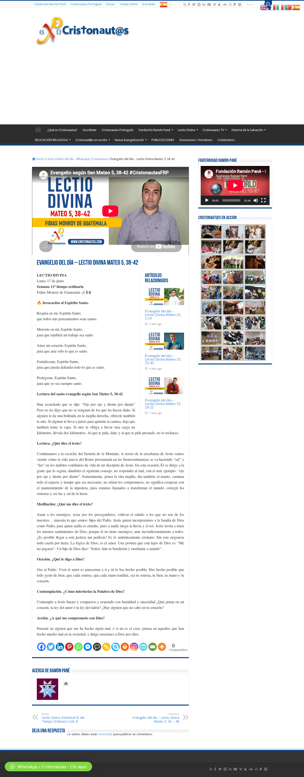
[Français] (272, 7)
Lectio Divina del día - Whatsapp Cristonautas (77, 159)
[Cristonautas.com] (83, 29)
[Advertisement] (152, 84)
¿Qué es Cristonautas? (62, 130)
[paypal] (235, 4)
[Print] (125, 647)
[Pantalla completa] (263, 200)
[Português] (288, 7)
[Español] (165, 4)
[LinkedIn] (204, 4)
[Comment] (97, 647)
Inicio (40, 159)
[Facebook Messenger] (88, 647)
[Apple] (219, 4)
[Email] (152, 647)
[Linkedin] (60, 647)
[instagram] (230, 4)
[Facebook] (189, 4)
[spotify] (240, 4)
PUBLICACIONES (163, 140)
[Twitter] (194, 4)
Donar (110, 4)
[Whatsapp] (78, 647)
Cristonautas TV (213, 130)
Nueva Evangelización (129, 140)
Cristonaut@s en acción (91, 140)
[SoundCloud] (224, 4)
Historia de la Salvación (247, 130)
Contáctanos (226, 140)
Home (38, 129)
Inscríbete (148, 4)
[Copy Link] (106, 647)
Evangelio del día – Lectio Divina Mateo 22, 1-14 (163, 314)
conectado (105, 734)
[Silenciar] (255, 200)
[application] (235, 185)
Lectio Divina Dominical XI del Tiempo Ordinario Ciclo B (63, 718)
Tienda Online (128, 4)
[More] (162, 647)
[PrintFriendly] (143, 647)
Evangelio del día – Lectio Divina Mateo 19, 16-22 (163, 403)
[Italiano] (280, 7)
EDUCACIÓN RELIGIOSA (51, 140)
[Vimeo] (215, 4)
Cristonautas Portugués (86, 4)
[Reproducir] (206, 200)
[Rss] (185, 4)
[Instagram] (134, 647)
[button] (48, 766)
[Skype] (115, 647)
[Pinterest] (199, 4)
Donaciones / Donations (196, 140)
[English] (264, 7)
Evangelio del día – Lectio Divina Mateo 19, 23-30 (163, 359)
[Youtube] (209, 4)
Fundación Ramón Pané (50, 4)
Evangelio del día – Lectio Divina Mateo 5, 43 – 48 (156, 718)
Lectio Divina (186, 130)
